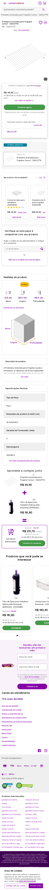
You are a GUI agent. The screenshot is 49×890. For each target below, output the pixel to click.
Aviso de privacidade (10, 706)
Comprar (16, 627)
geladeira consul (31, 803)
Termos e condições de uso (12, 714)
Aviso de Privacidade (31, 677)
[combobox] (24, 9)
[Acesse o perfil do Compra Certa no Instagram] (45, 751)
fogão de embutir (8, 825)
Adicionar (16, 217)
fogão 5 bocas (31, 818)
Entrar (40, 3)
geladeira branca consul (34, 811)
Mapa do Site (7, 725)
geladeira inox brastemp (11, 814)
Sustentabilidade (8, 741)
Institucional (7, 729)
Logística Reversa (9, 745)
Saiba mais (22, 212)
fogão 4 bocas (7, 818)
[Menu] (5, 3)
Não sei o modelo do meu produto (24, 260)
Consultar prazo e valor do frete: (21, 122)
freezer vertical (7, 829)
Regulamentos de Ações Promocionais (17, 721)
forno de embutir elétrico (35, 840)
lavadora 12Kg (31, 814)
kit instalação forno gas (34, 847)
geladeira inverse (32, 807)
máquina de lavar (32, 800)
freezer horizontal (32, 829)
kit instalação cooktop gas (12, 847)
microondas (6, 807)
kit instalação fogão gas (35, 844)
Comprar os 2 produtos (32, 543)
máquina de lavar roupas (12, 840)
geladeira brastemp (9, 800)
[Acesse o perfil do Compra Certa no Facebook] (39, 751)
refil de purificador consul (35, 836)
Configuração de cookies (16, 886)
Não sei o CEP (12, 131)
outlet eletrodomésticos (11, 833)
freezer (4, 803)
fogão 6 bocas (7, 822)
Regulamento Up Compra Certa (14, 717)
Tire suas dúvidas (12, 698)
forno (27, 825)
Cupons (5, 737)
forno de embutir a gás (11, 844)
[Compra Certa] (23, 3)
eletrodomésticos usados (35, 833)
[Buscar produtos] (44, 9)
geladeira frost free (9, 811)
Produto (25, 284)
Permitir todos (35, 886)
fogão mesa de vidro (33, 822)
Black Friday (6, 733)
